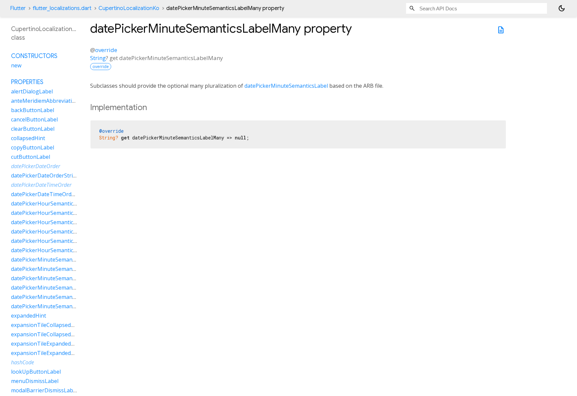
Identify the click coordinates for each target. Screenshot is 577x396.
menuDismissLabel (34, 381)
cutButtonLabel (30, 156)
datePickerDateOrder (35, 166)
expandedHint (28, 315)
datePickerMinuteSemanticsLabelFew (57, 259)
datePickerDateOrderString (45, 175)
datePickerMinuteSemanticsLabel (286, 85)
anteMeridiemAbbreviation (44, 100)
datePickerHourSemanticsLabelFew (55, 203)
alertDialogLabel (32, 91)
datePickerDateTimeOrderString (51, 194)
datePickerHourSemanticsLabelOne (55, 222)
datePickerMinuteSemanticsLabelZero (59, 306)
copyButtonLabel (32, 147)
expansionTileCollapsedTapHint (51, 334)
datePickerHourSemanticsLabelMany (57, 213)
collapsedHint (28, 138)
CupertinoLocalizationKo (129, 8)
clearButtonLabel (32, 128)
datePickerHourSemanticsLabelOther (57, 231)
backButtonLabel (32, 110)
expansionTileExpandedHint (46, 343)
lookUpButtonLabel (36, 371)
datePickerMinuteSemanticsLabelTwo (58, 297)
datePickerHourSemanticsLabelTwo (56, 241)
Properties (27, 82)
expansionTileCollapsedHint (46, 325)
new (16, 65)
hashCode (22, 362)
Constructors (34, 56)
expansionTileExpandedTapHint (51, 353)
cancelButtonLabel (34, 119)
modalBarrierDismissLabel (44, 390)
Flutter (18, 8)
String (98, 58)
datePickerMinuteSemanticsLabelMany (60, 269)
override (106, 50)
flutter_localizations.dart (62, 8)
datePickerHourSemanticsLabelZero (56, 250)
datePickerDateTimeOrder (41, 184)
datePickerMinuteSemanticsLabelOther (60, 287)
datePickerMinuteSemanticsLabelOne (58, 278)
